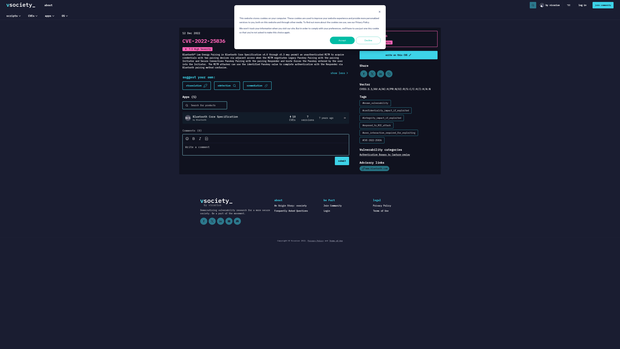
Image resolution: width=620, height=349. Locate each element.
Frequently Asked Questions (291, 210)
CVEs (31, 15)
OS (63, 15)
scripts (12, 15)
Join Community (333, 205)
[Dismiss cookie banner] (379, 12)
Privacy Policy (382, 205)
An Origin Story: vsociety (290, 205)
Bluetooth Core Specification (215, 116)
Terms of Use (380, 210)
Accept (342, 40)
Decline (368, 40)
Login (327, 210)
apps (48, 15)
